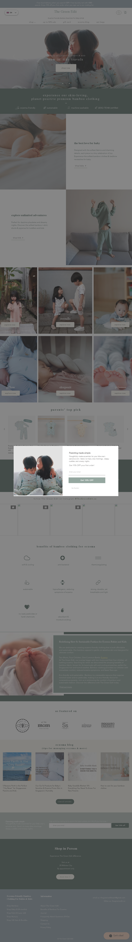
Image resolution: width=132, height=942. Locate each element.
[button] (114, 430)
